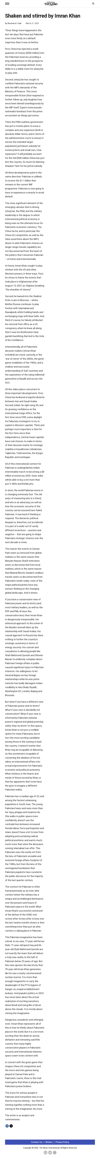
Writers (48, 1142)
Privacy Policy (62, 1142)
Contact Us (36, 1142)
